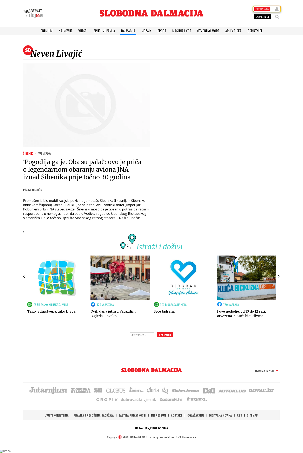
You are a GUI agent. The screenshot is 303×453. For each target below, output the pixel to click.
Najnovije (65, 30)
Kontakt (176, 415)
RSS (239, 415)
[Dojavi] (33, 13)
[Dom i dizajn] (209, 390)
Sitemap (252, 415)
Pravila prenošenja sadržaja (94, 415)
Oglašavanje (195, 415)
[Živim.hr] (136, 390)
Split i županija (104, 30)
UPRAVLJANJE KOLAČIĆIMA (151, 428)
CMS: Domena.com (186, 437)
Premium (47, 30)
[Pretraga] (277, 17)
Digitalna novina (220, 415)
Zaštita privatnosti (132, 415)
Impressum (158, 415)
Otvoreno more (208, 30)
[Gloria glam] (165, 390)
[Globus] (116, 390)
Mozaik (146, 30)
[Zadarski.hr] (171, 399)
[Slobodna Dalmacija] (151, 13)
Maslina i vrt (181, 30)
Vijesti (82, 30)
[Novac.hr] (261, 390)
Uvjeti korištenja (57, 415)
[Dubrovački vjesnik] (139, 399)
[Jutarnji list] (48, 390)
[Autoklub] (232, 390)
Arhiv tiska (233, 30)
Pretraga (165, 334)
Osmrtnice (255, 30)
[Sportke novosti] (98, 390)
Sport (161, 30)
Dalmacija (128, 30)
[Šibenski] (197, 399)
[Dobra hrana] (186, 390)
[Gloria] (153, 390)
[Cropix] (106, 399)
